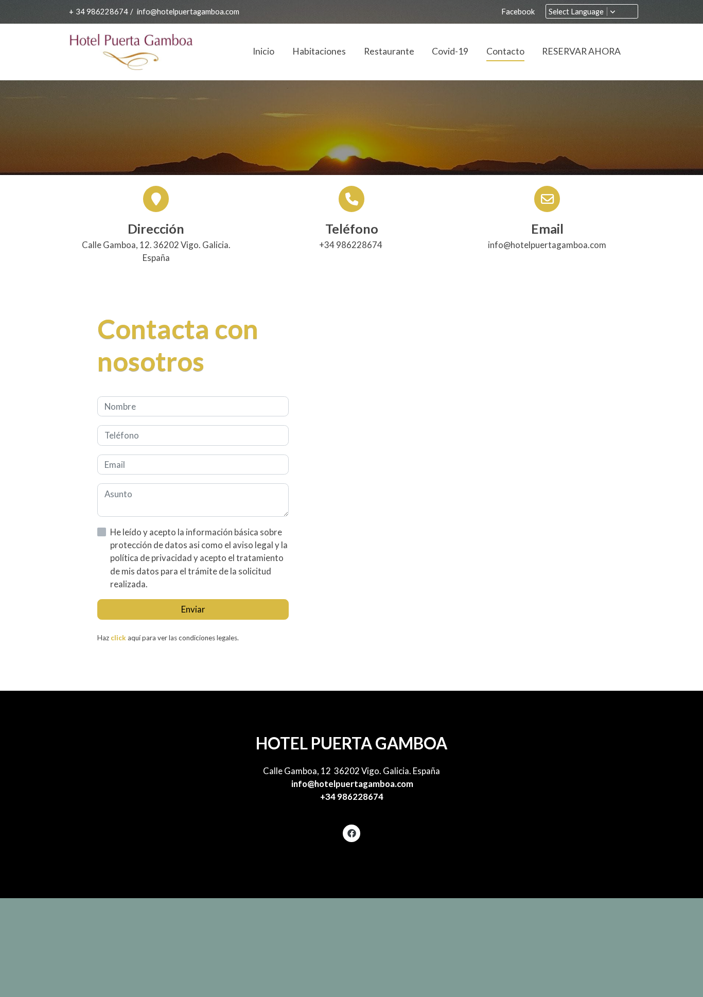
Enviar (193, 609)
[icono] (351, 199)
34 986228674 (102, 11)
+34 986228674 (352, 796)
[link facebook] (351, 832)
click (118, 638)
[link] (130, 52)
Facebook (518, 11)
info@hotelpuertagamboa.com (187, 11)
